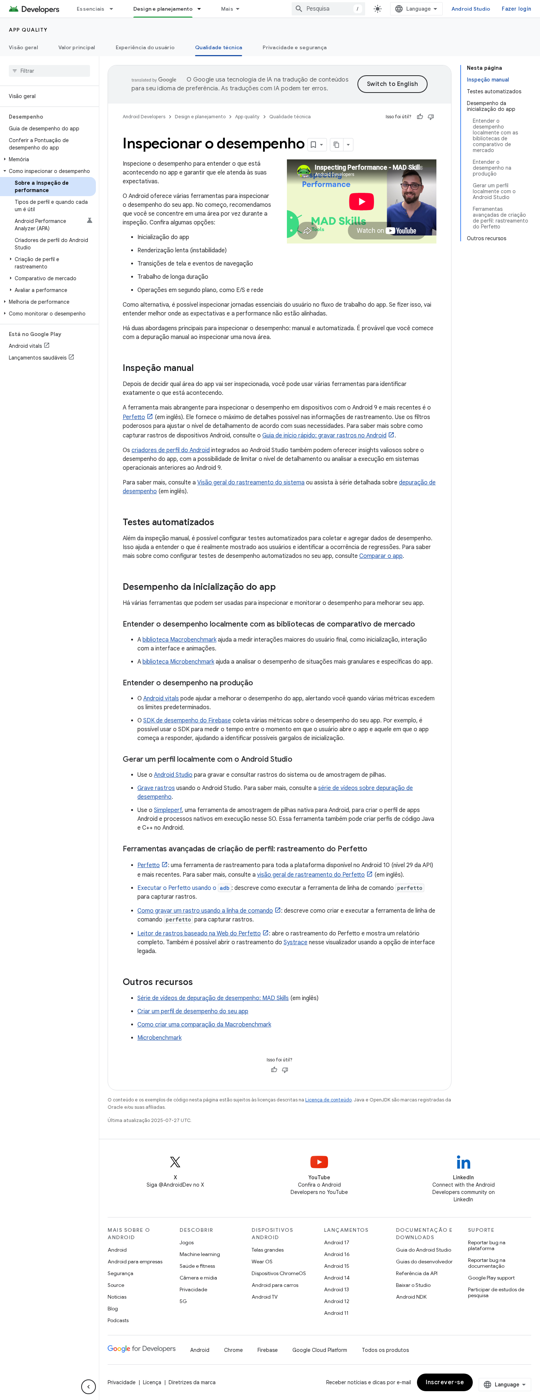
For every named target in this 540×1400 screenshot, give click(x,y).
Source (116, 1285)
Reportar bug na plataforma (486, 1245)
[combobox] (328, 8)
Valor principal (76, 47)
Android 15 (336, 1266)
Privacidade (193, 1289)
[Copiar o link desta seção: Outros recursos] (200, 982)
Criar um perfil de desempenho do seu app (192, 1011)
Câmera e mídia (198, 1277)
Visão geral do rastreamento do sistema (251, 482)
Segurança (120, 1273)
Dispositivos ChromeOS (279, 1273)
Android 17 (336, 1242)
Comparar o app (381, 556)
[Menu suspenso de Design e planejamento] (202, 9)
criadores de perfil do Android (171, 450)
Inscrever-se (445, 1382)
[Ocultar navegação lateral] (88, 1386)
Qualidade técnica (218, 47)
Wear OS (262, 1261)
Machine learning (200, 1254)
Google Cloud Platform (319, 1350)
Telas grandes (268, 1249)
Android (117, 1249)
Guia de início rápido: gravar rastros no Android (324, 435)
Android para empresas (135, 1261)
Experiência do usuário (145, 47)
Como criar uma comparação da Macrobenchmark (204, 1024)
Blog (113, 1308)
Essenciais (91, 9)
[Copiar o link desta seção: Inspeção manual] (201, 368)
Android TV (265, 1296)
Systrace (295, 942)
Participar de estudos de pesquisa (496, 1292)
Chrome (233, 1350)
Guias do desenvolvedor (424, 1261)
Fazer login (516, 9)
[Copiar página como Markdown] (336, 144)
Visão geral (23, 47)
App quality (28, 29)
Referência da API (417, 1273)
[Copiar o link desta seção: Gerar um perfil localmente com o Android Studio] (299, 759)
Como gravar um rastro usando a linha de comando (205, 910)
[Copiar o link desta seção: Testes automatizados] (221, 523)
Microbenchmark (159, 1038)
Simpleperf (168, 810)
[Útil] (419, 116)
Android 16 (337, 1254)
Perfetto (134, 417)
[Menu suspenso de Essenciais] (115, 9)
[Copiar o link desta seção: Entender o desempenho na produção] (260, 683)
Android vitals (161, 698)
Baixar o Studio (413, 1285)
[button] (48, 159)
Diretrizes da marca (192, 1382)
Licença (152, 1382)
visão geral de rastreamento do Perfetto (311, 874)
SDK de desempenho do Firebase (187, 720)
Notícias (117, 1296)
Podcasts (118, 1320)
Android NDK (411, 1296)
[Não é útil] (430, 116)
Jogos (187, 1242)
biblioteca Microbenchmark (178, 661)
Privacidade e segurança (295, 47)
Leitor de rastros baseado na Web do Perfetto (199, 933)
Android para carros (275, 1285)
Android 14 (337, 1277)
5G (183, 1301)
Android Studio (470, 9)
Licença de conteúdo (328, 1100)
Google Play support (491, 1277)
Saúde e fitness (197, 1266)
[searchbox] (49, 71)
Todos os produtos (385, 1350)
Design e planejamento (162, 9)
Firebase (268, 1350)
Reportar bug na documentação (486, 1263)
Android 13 (336, 1289)
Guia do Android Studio (423, 1249)
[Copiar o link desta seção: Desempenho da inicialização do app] (283, 587)
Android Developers (144, 116)
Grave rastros (156, 788)
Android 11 (336, 1313)
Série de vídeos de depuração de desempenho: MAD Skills (213, 998)
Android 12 (336, 1301)
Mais (227, 9)
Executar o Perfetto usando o (183, 888)
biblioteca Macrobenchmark (179, 639)
